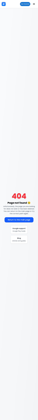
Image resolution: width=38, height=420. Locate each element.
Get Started (25, 4)
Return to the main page (19, 220)
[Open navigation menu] (34, 4)
